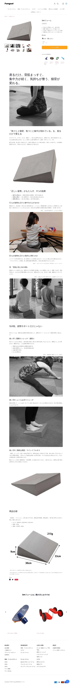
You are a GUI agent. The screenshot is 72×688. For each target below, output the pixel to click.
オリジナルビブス (41, 666)
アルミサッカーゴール (26, 664)
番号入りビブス (41, 662)
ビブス (34, 9)
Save (17, 579)
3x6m (6, 664)
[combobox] (44, 43)
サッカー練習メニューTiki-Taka (43, 648)
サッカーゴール (12, 9)
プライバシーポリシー (10, 652)
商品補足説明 (24, 645)
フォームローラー (62, 63)
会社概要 (7, 648)
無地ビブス (39, 664)
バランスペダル (40, 633)
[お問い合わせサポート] (65, 3)
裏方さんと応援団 (53, 9)
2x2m (6, 666)
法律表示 (7, 654)
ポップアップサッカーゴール (28, 666)
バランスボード (51, 63)
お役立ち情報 (40, 645)
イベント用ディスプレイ (59, 650)
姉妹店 (54, 645)
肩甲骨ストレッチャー (57, 63)
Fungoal (14, 681)
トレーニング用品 (42, 9)
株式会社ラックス (21, 681)
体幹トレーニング (41, 652)
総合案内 (7, 645)
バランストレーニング (42, 654)
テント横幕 (7, 668)
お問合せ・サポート (36, 12)
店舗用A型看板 (56, 648)
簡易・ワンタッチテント (24, 9)
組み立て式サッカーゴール (27, 662)
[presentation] (6, 612)
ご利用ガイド (8, 650)
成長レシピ (39, 656)
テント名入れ (8, 671)
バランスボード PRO (46, 63)
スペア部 (62, 9)
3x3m (6, 662)
